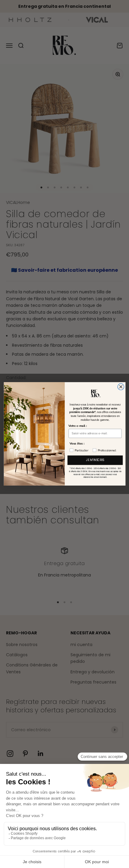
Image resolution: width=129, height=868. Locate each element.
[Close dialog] (121, 387)
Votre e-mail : (77, 426)
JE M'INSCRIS (95, 460)
